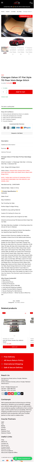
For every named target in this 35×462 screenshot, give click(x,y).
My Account (5, 445)
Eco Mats (19, 11)
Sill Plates (11, 338)
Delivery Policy (5, 449)
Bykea (3, 425)
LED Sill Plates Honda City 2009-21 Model (13, 341)
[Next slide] (30, 30)
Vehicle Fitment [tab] (6, 152)
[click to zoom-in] (17, 30)
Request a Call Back (16, 133)
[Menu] (3, 2)
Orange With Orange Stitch (18, 170)
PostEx (3, 427)
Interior (8, 11)
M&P (2, 422)
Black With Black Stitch (18, 172)
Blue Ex (3, 429)
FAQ (2, 440)
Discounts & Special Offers (9, 452)
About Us (4, 441)
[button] (31, 3)
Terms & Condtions (7, 450)
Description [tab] (4, 141)
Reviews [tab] (4, 148)
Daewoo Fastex (6, 433)
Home (2, 11)
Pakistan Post (5, 431)
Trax (2, 424)
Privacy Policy (5, 447)
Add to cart (20, 92)
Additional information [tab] (8, 144)
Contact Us (4, 443)
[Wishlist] (25, 313)
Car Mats (13, 11)
